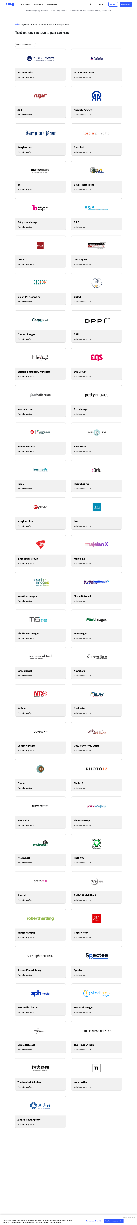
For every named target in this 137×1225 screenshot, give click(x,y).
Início (16, 24)
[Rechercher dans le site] (91, 4)
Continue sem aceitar (129, 1217)
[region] (68, 1220)
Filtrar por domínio (24, 45)
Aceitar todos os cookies (113, 1221)
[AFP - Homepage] (9, 4)
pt (100, 4)
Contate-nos (125, 4)
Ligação (113, 4)
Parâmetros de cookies (94, 1221)
